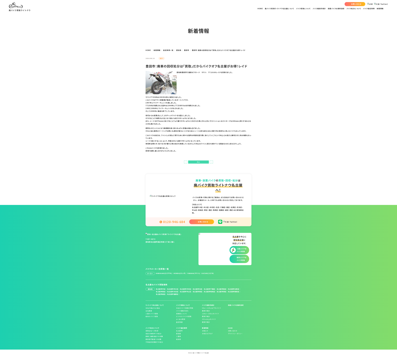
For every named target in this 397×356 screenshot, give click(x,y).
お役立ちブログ (207, 334)
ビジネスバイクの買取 (183, 316)
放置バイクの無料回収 (336, 8)
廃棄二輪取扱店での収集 (154, 336)
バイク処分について (354, 8)
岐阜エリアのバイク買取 (242, 258)
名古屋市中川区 (172, 289)
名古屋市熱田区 (233, 292)
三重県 (178, 336)
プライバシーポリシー (235, 334)
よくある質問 (180, 319)
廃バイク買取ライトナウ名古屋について (279, 8)
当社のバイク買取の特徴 (184, 308)
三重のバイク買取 (152, 314)
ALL (198, 162)
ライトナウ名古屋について (155, 305)
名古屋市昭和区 (209, 292)
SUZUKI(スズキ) (207, 273)
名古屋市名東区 (233, 289)
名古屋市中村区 (185, 289)
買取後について (181, 314)
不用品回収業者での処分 (154, 342)
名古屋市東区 (197, 292)
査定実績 (179, 322)
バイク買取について (303, 8)
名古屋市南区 (221, 289)
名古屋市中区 (161, 289)
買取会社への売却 (152, 331)
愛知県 (178, 334)
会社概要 (149, 311)
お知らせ (205, 331)
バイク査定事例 (369, 8)
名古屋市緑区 (161, 294)
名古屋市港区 (221, 292)
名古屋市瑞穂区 (172, 294)
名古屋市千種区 (209, 289)
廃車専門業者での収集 (153, 339)
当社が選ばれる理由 (153, 308)
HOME (260, 8)
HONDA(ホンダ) (180, 273)
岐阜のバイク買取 (152, 316)
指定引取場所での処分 (153, 334)
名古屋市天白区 (172, 292)
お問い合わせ (232, 331)
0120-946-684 (174, 222)
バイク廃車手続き (319, 8)
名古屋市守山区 (185, 292)
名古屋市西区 (161, 292)
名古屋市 (179, 331)
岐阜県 (178, 339)
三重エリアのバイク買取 (242, 250)
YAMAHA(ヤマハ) (193, 273)
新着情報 (380, 8)
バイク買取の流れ (182, 311)
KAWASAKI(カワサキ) (164, 273)
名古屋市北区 (197, 289)
